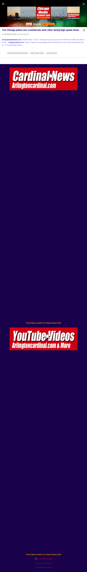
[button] (83, 30)
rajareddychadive (48, 563)
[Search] (83, 4)
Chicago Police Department (17, 53)
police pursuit (52, 53)
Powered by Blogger (45, 559)
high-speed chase (37, 53)
